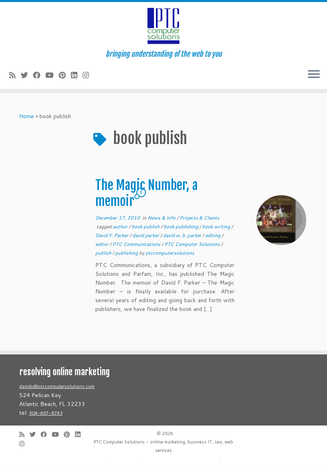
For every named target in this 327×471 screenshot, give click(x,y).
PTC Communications (137, 244)
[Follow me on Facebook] (39, 75)
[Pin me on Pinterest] (65, 75)
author (121, 226)
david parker (146, 235)
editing (213, 235)
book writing (216, 226)
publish (103, 252)
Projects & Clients (199, 217)
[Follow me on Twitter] (27, 75)
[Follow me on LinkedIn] (77, 75)
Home (26, 116)
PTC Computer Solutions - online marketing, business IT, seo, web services (163, 446)
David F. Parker (112, 235)
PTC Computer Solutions (192, 244)
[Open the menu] (314, 75)
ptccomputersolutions (170, 252)
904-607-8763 (46, 413)
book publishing (181, 226)
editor (102, 244)
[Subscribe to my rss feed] (15, 75)
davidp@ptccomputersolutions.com (57, 386)
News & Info (162, 217)
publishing (127, 252)
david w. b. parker (183, 235)
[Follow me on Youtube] (52, 75)
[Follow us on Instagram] (88, 75)
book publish (146, 226)
